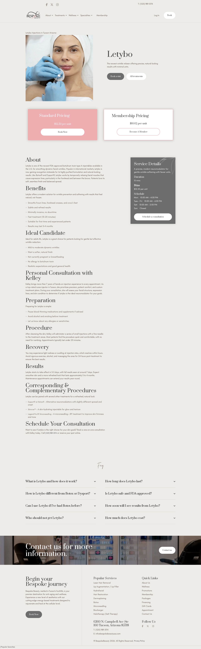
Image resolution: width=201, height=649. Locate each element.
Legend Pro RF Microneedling (39, 414)
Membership (102, 15)
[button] (49, 15)
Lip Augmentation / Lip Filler (106, 586)
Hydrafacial (99, 590)
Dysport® (31, 402)
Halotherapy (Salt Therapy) (106, 614)
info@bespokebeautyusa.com (108, 633)
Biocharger (98, 610)
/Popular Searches (7, 647)
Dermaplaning (100, 598)
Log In (156, 15)
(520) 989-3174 (51, 433)
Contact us (167, 550)
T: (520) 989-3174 (145, 4)
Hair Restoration (101, 594)
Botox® (41, 402)
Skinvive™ (32, 409)
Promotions (147, 590)
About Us (146, 583)
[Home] (33, 15)
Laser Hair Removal (102, 583)
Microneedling (100, 606)
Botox (96, 602)
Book (169, 15)
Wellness (145, 586)
